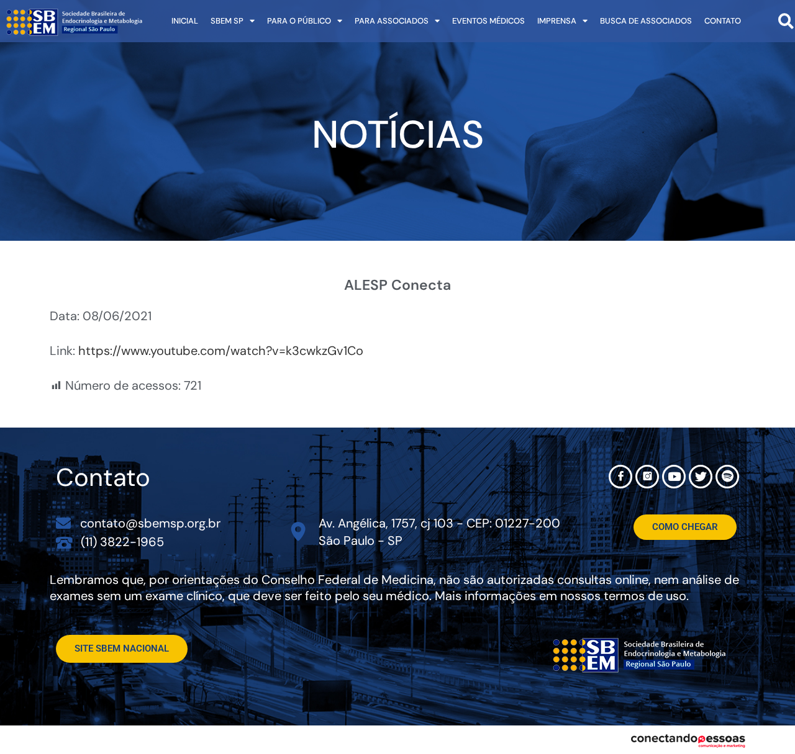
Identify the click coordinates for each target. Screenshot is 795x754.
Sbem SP (227, 21)
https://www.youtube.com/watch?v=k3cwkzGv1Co (220, 351)
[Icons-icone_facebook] (620, 476)
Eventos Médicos (488, 21)
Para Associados (392, 21)
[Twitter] (700, 476)
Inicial (184, 21)
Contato (722, 21)
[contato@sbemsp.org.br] (63, 523)
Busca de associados (646, 21)
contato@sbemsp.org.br (150, 523)
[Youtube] (674, 476)
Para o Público (299, 21)
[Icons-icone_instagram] (647, 476)
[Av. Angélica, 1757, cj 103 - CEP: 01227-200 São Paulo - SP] (298, 531)
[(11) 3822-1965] (64, 542)
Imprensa (556, 21)
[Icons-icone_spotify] (727, 476)
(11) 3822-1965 (122, 542)
